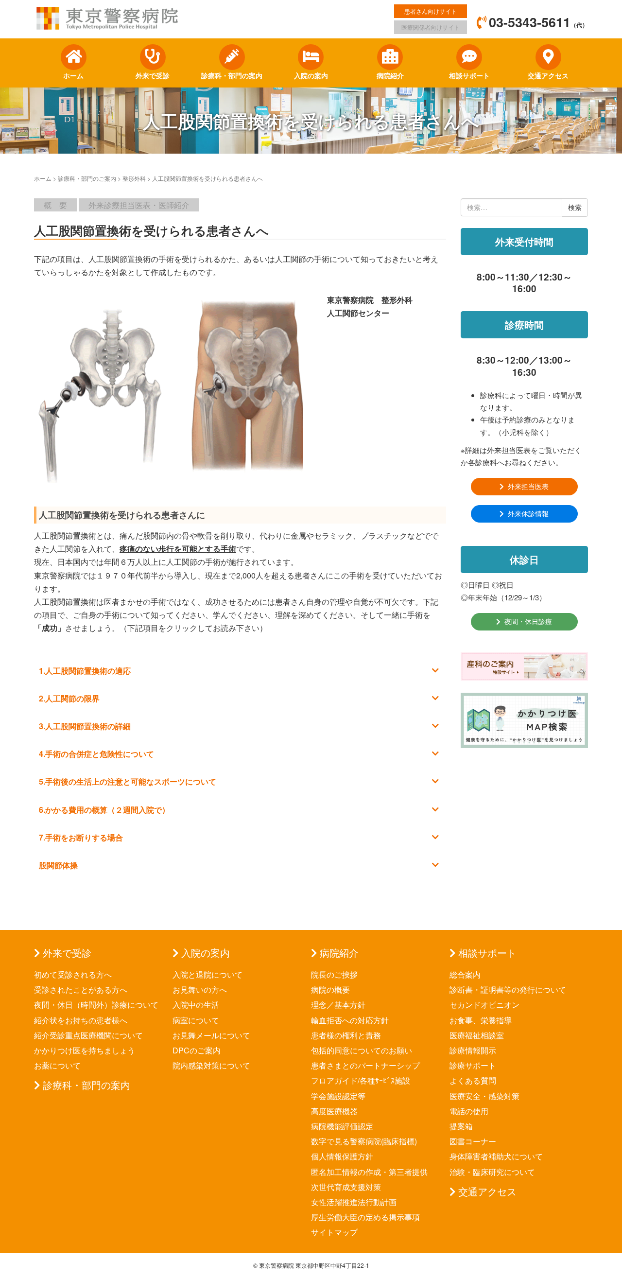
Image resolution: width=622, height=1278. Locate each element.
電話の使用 (468, 1111)
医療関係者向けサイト (430, 27)
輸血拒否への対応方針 (350, 1020)
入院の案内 (205, 952)
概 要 (55, 204)
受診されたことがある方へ (80, 989)
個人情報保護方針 (342, 1156)
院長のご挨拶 (334, 974)
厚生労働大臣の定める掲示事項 (365, 1217)
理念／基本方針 (338, 1004)
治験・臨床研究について (492, 1171)
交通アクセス (487, 1191)
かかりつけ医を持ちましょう (84, 1050)
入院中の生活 (196, 1004)
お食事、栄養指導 (480, 1020)
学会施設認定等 (338, 1096)
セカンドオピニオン (484, 1004)
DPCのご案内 (197, 1050)
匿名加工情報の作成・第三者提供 (369, 1171)
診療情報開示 (472, 1050)
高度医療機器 (334, 1111)
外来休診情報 (528, 513)
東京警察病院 (276, 1265)
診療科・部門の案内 (86, 1085)
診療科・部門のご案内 (87, 178)
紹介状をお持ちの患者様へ (80, 1020)
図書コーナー (472, 1141)
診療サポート (472, 1065)
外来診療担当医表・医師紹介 (139, 204)
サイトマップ (334, 1232)
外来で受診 (67, 952)
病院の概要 (330, 989)
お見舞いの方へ (200, 989)
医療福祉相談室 (476, 1035)
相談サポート (487, 952)
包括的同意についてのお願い (361, 1050)
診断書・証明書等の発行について (507, 989)
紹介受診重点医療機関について (88, 1035)
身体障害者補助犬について (496, 1156)
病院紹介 (339, 952)
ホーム (43, 178)
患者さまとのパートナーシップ (365, 1065)
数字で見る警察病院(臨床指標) (364, 1141)
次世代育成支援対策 (346, 1186)
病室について (196, 1020)
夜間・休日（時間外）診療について (96, 1004)
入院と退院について (207, 974)
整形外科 (134, 178)
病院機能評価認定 (342, 1126)
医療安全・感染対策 (484, 1096)
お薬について (57, 1065)
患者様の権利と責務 (346, 1035)
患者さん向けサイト (430, 11)
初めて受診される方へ (73, 974)
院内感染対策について (211, 1065)
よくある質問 (472, 1080)
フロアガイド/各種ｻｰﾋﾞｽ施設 (360, 1080)
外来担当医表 (528, 486)
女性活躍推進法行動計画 (354, 1202)
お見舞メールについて (211, 1035)
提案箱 (461, 1126)
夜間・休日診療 (528, 621)
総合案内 (465, 974)
